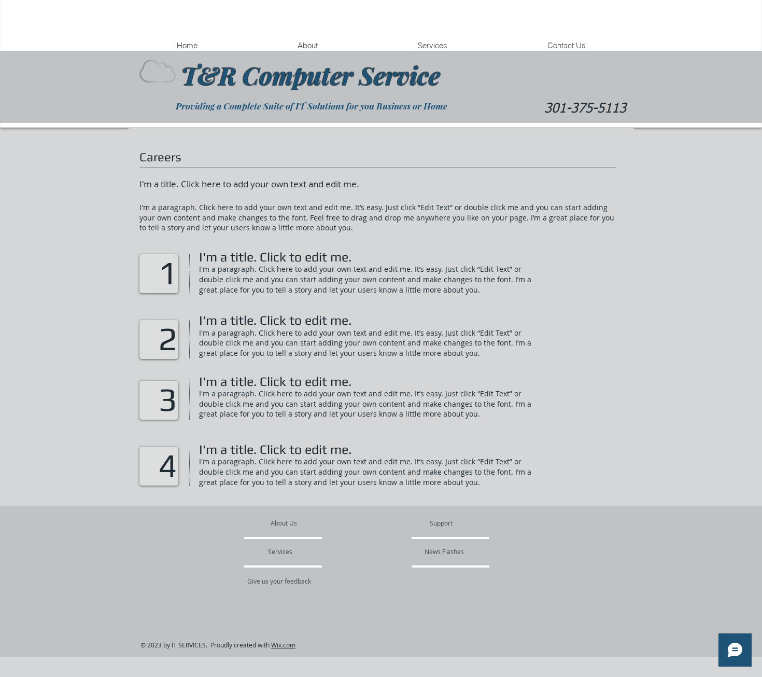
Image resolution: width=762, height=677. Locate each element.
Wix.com (283, 645)
